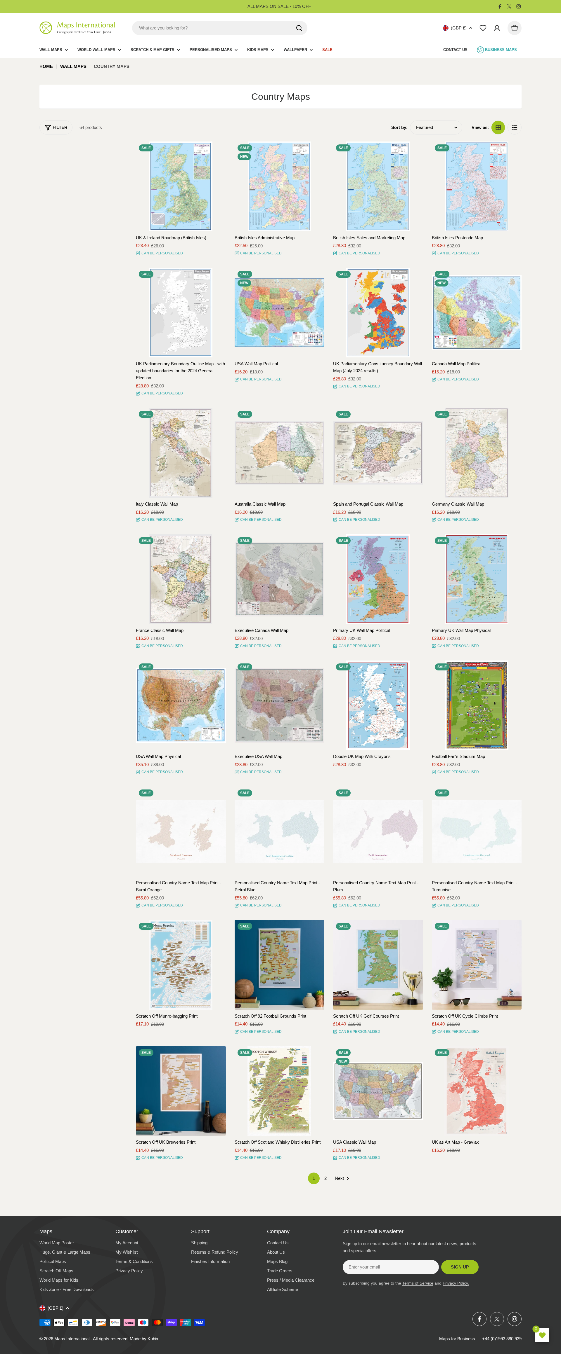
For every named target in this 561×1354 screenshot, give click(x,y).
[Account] (497, 28)
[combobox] (219, 28)
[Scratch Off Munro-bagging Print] (181, 965)
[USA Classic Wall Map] (378, 1091)
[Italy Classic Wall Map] (181, 453)
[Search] (299, 28)
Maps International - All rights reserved (90, 1338)
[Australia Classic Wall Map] (280, 453)
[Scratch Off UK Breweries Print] (181, 1091)
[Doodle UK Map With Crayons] (378, 705)
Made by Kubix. (145, 1338)
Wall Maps (73, 66)
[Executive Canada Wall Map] (280, 579)
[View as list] (515, 127)
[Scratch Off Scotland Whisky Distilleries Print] (280, 1091)
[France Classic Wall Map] (181, 579)
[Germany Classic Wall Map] (477, 453)
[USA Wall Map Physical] (181, 705)
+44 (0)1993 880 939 (502, 1338)
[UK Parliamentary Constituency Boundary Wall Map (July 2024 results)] (378, 313)
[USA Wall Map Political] (280, 313)
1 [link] (314, 1178)
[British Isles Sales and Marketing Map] (378, 186)
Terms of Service (417, 1283)
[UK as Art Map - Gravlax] (477, 1091)
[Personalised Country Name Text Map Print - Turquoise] (477, 831)
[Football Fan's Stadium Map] (477, 705)
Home (46, 66)
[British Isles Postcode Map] (477, 186)
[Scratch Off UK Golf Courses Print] (378, 965)
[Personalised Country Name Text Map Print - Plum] (378, 831)
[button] (216, 151)
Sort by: (399, 127)
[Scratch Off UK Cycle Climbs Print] (477, 965)
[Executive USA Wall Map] (280, 705)
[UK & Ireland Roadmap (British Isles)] (181, 186)
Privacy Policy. (456, 1283)
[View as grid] (498, 127)
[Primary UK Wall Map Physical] (477, 579)
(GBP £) (459, 27)
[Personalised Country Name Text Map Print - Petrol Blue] (280, 831)
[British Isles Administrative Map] (280, 186)
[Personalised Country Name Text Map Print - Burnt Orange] (181, 831)
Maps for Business (457, 1338)
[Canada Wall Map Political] (477, 313)
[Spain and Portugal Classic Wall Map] (378, 453)
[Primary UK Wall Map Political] (378, 579)
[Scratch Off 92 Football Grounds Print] (280, 965)
